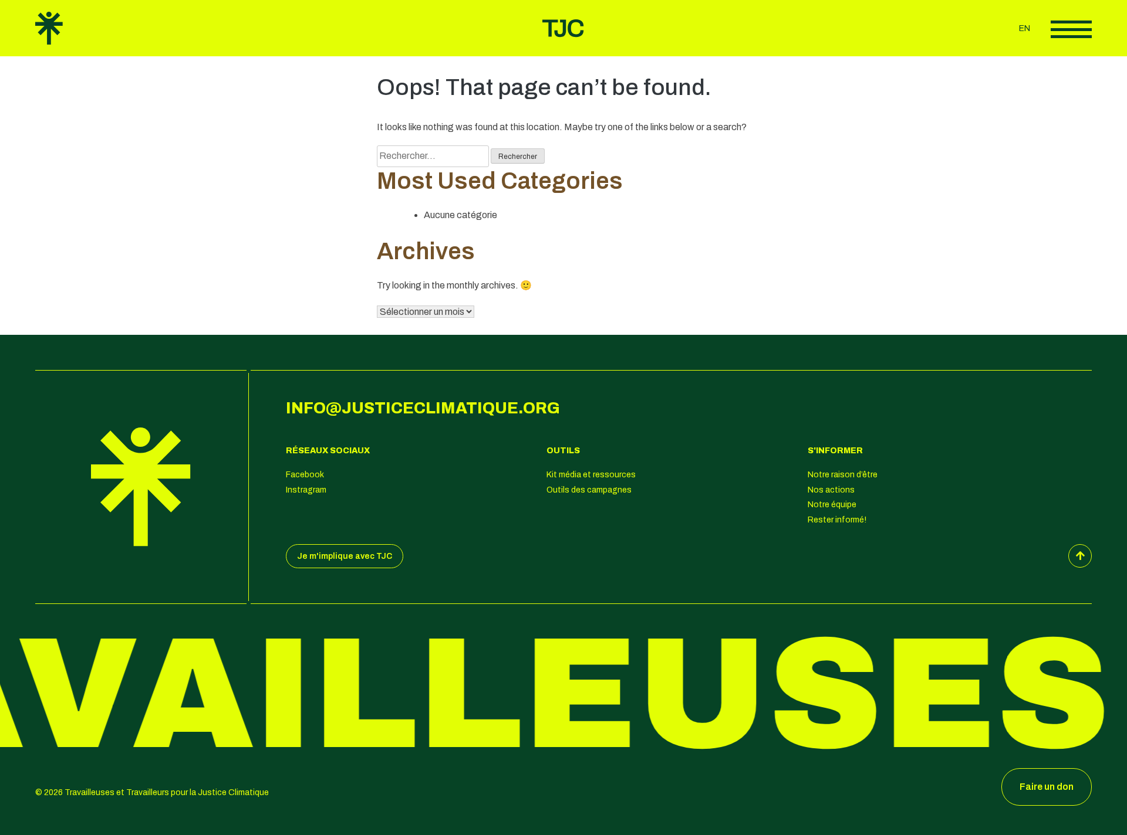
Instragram (306, 490)
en (1024, 28)
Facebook (305, 474)
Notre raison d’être (843, 474)
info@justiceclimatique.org (423, 408)
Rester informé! (837, 519)
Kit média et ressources (591, 474)
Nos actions (831, 490)
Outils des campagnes (589, 490)
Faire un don (1047, 787)
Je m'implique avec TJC (344, 556)
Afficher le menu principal (1071, 29)
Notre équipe (832, 504)
